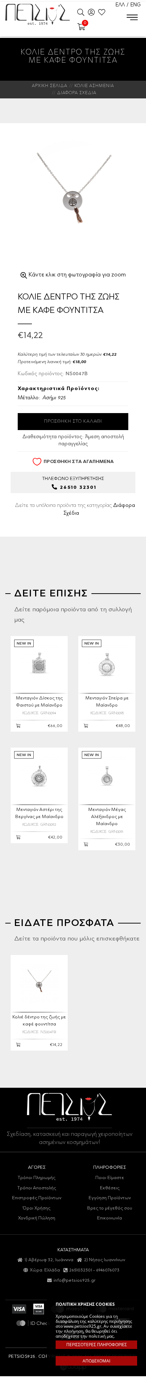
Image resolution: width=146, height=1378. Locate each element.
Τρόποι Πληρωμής (36, 1178)
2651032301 (80, 1270)
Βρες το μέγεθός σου (109, 1208)
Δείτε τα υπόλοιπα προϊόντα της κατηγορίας (75, 509)
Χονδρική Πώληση (36, 1218)
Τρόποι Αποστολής (36, 1188)
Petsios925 (37, 14)
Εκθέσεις (109, 1188)
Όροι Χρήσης (36, 1208)
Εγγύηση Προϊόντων (110, 1198)
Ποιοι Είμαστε (109, 1178)
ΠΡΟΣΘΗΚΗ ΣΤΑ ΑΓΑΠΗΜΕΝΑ (79, 461)
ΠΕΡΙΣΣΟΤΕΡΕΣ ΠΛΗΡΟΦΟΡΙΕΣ (96, 1345)
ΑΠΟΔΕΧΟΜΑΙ (96, 1361)
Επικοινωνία (109, 1218)
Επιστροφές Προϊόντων (36, 1198)
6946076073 (107, 1270)
